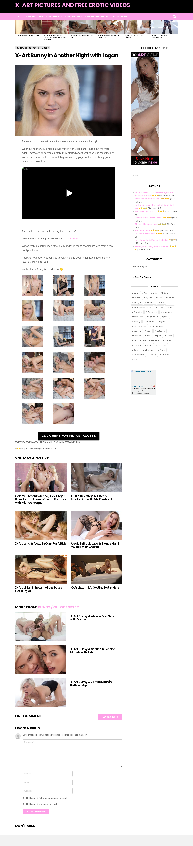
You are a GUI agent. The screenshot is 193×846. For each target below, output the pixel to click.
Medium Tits (73, 441)
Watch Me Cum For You (146, 211)
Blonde (21, 441)
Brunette (151, 302)
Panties (137, 335)
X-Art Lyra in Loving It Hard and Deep (152, 246)
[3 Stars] (19, 448)
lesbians (150, 321)
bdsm (165, 293)
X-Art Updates (73, 16)
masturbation (140, 326)
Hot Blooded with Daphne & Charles (151, 240)
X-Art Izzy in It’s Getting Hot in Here (95, 587)
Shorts (168, 340)
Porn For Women (143, 277)
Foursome (152, 312)
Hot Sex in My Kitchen (145, 233)
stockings (149, 350)
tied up (153, 354)
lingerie (60, 441)
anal (136, 293)
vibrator (165, 354)
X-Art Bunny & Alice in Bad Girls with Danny (92, 617)
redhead (155, 340)
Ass (145, 293)
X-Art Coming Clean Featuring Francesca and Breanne (55, 37)
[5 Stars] (23, 448)
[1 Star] (16, 448)
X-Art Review (120, 16)
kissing (137, 321)
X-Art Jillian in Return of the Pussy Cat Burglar (38, 589)
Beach (137, 297)
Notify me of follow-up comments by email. (46, 798)
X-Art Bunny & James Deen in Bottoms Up (91, 683)
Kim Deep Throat (142, 230)
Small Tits (162, 345)
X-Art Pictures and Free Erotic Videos (72, 5)
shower (137, 345)
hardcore (47, 441)
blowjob (33, 441)
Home (20, 16)
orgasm (137, 331)
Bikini (159, 297)
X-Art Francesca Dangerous (159, 37)
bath (155, 293)
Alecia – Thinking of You (146, 224)
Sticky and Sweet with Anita (148, 198)
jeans (166, 316)
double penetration (143, 307)
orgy (149, 331)
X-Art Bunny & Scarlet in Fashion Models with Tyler (92, 650)
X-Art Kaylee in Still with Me (82, 37)
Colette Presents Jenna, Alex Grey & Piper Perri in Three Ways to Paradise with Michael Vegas (40, 499)
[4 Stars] (21, 448)
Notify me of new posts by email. (41, 804)
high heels (153, 316)
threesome (139, 354)
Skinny (149, 345)
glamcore (167, 312)
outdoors (161, 331)
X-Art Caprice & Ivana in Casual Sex (108, 37)
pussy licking (140, 340)
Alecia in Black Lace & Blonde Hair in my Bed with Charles (96, 545)
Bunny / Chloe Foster (58, 607)
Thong (162, 350)
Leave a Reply (110, 716)
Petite (149, 335)
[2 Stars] (18, 448)
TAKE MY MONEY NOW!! (97, 16)
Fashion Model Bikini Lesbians (149, 218)
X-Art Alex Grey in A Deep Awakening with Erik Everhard (91, 497)
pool (159, 335)
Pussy (169, 335)
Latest (172, 8)
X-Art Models (54, 16)
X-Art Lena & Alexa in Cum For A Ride (40, 543)
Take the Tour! (34, 16)
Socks (137, 350)
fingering (138, 312)
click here (73, 238)
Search (174, 16)
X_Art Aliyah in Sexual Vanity (134, 37)
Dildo (163, 302)
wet (135, 359)
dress (160, 307)
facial (171, 307)
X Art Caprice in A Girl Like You (28, 37)
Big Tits (149, 297)
